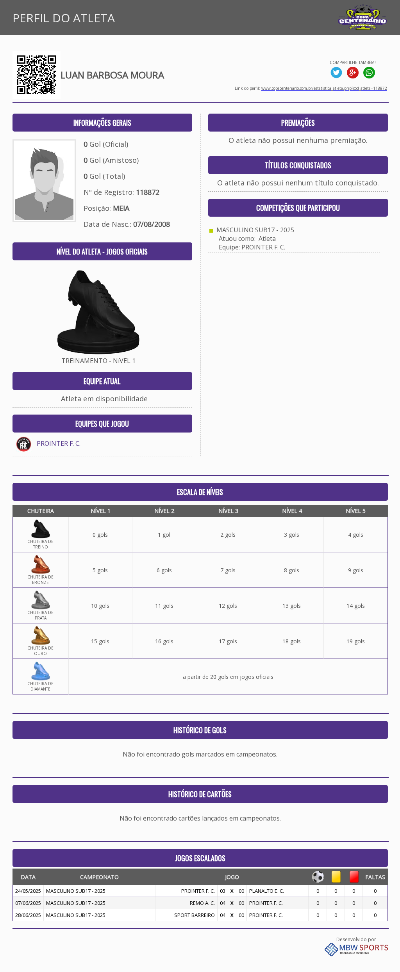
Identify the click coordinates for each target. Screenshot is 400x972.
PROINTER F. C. (58, 443)
